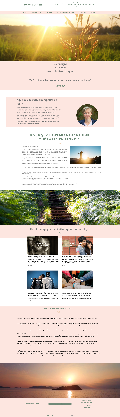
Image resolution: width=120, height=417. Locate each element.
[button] (49, 12)
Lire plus (30, 265)
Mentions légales (58, 416)
